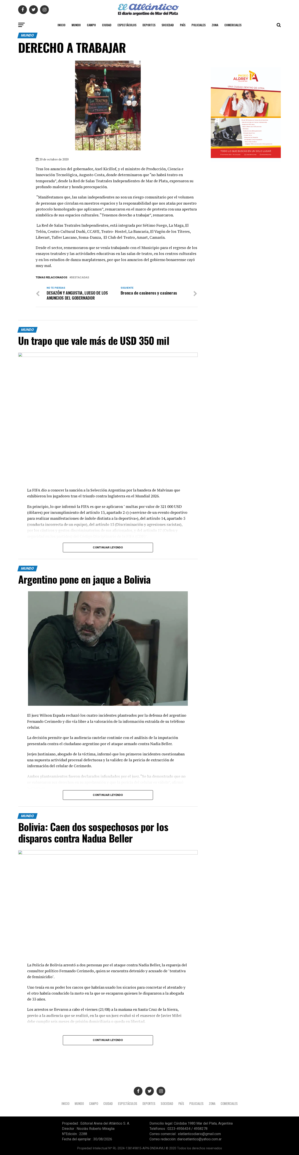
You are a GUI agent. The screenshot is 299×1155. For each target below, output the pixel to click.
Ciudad (106, 25)
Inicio (61, 25)
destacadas (80, 277)
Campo (91, 25)
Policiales (199, 25)
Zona (215, 25)
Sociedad (168, 25)
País (182, 25)
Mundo (76, 25)
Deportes (148, 25)
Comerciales (232, 25)
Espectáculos (127, 25)
